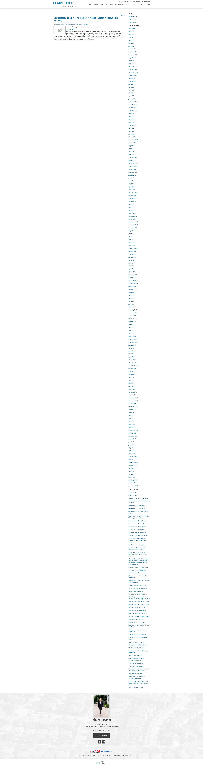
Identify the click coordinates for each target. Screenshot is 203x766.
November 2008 (133, 486)
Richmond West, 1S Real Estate (137, 594)
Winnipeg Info (113, 4)
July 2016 (131, 260)
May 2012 (131, 383)
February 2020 (132, 157)
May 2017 (131, 239)
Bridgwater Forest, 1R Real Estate (138, 498)
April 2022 (131, 119)
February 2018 (132, 216)
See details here (70, 29)
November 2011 (133, 401)
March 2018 (131, 213)
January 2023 (132, 99)
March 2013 (131, 360)
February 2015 (132, 310)
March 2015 (131, 307)
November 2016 (133, 248)
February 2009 (132, 480)
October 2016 (132, 251)
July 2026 (131, 31)
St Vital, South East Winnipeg (137, 634)
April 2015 (131, 304)
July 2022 (131, 113)
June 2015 (131, 298)
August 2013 (132, 345)
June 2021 (131, 131)
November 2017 (133, 225)
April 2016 (131, 269)
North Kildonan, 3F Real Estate (137, 585)
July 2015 (131, 295)
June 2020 (131, 151)
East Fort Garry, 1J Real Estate (137, 532)
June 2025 (131, 40)
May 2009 (131, 474)
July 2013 (131, 348)
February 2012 (132, 392)
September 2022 (133, 110)
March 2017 (131, 245)
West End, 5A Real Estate (135, 663)
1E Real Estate (132, 492)
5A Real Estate (132, 495)
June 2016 (131, 263)
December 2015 (133, 280)
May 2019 (131, 184)
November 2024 (133, 52)
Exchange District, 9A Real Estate (138, 535)
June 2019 (131, 181)
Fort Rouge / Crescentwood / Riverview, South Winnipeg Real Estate (137, 554)
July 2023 (131, 87)
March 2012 (131, 389)
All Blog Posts (132, 16)
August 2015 (132, 292)
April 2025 (131, 46)
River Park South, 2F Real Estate (137, 613)
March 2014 (131, 336)
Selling (106, 4)
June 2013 (131, 351)
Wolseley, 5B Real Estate (135, 688)
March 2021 (131, 137)
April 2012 (131, 386)
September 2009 (133, 465)
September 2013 (133, 342)
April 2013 (131, 357)
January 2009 (132, 483)
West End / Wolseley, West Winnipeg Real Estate (136, 659)
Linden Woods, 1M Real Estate (137, 573)
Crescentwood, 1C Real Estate (137, 527)
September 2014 (133, 319)
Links (148, 4)
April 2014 (131, 333)
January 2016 (132, 278)
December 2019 (133, 163)
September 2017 (133, 228)
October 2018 (132, 195)
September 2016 (133, 254)
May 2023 (131, 93)
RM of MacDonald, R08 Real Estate (138, 616)
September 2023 (133, 81)
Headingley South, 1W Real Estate (138, 567)
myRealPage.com (101, 763)
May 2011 (131, 418)
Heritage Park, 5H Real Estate (137, 570)
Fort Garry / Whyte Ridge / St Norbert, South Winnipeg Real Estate (137, 540)
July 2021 (131, 128)
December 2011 (133, 398)
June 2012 (131, 380)
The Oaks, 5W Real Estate (136, 648)
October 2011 (132, 404)
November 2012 (133, 366)
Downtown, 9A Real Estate (136, 530)
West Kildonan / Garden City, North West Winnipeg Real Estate (138, 670)
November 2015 (133, 283)
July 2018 (131, 204)
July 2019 (131, 178)
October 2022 (132, 107)
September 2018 (133, 198)
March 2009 (131, 477)
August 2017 (132, 231)
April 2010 (131, 451)
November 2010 (133, 430)
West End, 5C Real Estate (135, 666)
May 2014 (131, 330)
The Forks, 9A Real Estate (136, 642)
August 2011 (132, 409)
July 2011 (131, 412)
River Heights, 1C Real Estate (137, 607)
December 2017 (133, 222)
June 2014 (131, 327)
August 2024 (132, 58)
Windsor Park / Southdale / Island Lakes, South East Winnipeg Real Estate (138, 683)
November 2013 (133, 339)
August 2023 (132, 84)
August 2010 (132, 439)
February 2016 (132, 275)
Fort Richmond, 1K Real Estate (137, 545)
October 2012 (132, 368)
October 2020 (132, 143)
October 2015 (132, 286)
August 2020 (132, 146)
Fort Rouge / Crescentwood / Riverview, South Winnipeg (137, 548)
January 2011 (132, 427)
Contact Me (128, 4)
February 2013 (132, 363)
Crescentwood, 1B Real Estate (137, 521)
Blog (134, 4)
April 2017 (131, 242)
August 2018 (132, 201)
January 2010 (132, 459)
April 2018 (131, 210)
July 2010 (131, 442)
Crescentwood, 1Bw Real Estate (137, 524)
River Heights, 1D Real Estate (137, 610)
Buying (101, 4)
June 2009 (131, 471)
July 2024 (131, 61)
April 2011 (131, 421)
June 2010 (131, 445)
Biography (121, 4)
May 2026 (131, 34)
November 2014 (133, 313)
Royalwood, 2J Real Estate (136, 619)
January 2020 (132, 160)
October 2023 (132, 78)
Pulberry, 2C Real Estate (135, 591)
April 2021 (131, 134)
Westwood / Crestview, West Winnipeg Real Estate (136, 677)
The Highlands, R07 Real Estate (137, 645)
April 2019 (131, 187)
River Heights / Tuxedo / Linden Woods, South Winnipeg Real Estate (73, 24)
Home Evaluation (141, 4)
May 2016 (131, 266)
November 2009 (133, 462)
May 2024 (131, 64)
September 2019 (133, 172)
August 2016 (132, 257)
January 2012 (132, 395)
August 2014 (132, 322)
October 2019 (132, 169)
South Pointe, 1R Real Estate (136, 622)
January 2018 (132, 219)
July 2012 (131, 377)
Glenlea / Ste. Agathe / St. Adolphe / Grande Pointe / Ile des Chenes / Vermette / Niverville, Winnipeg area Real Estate (138, 561)
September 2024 (133, 55)
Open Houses (132, 22)
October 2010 (132, 433)
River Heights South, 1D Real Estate (139, 604)
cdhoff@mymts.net (126, 755)
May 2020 (131, 154)
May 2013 (131, 354)
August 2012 (132, 374)
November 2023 (133, 75)
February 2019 (132, 193)
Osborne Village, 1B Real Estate (137, 588)
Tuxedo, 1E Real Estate (135, 655)
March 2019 (131, 190)
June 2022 (131, 116)
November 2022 (133, 105)
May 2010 (131, 448)
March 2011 (131, 424)
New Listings (132, 19)
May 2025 (131, 43)
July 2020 (131, 149)
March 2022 (131, 122)
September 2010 (133, 436)
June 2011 (131, 415)
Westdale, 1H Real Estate (135, 674)
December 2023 (133, 72)
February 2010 (132, 456)
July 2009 (131, 468)
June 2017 (131, 237)
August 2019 (132, 175)
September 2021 (133, 125)
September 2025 (133, 37)
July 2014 (131, 324)
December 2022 (133, 102)
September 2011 (133, 407)
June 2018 (131, 207)
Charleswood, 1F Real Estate (136, 506)
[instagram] (103, 741)
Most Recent (132, 28)
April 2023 (131, 96)
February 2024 (132, 69)
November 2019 (133, 166)
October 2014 (132, 316)
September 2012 (133, 371)
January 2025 (132, 49)
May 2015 (131, 301)
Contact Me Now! (101, 735)
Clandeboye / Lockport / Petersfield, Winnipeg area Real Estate (139, 517)
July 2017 (131, 234)
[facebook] (99, 741)
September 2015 (133, 289)
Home (89, 4)
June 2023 (131, 90)
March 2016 (131, 272)
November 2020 (133, 140)
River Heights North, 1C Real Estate (138, 602)
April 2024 (131, 66)
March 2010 (131, 453)
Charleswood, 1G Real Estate (136, 508)
